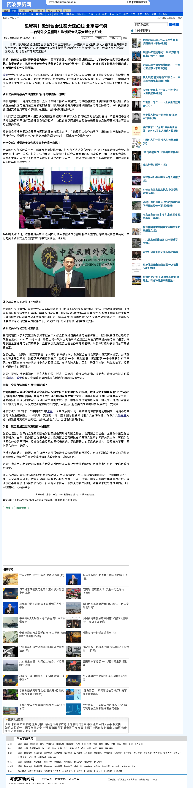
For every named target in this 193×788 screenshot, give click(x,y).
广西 (22, 724)
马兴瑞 (48, 724)
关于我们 (112, 779)
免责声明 (132, 779)
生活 (31, 11)
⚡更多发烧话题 (14, 719)
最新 (21, 14)
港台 (146, 14)
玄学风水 (78, 753)
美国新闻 (40, 14)
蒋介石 (79, 727)
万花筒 (97, 766)
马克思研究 (67, 771)
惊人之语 (46, 748)
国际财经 (81, 14)
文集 (60, 748)
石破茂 (53, 727)
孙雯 (60, 727)
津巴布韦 (98, 727)
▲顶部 (154, 779)
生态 (140, 14)
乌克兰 (122, 415)
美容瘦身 (128, 753)
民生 (118, 14)
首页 (6, 11)
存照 (95, 748)
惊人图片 (22, 771)
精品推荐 (88, 762)
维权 (125, 14)
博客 (67, 11)
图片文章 (52, 757)
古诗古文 (138, 753)
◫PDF (179, 18)
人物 (90, 14)
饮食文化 (28, 766)
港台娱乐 (58, 762)
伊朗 (7, 724)
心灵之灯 (58, 753)
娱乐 (50, 11)
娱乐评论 (78, 762)
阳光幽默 (88, 771)
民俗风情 (126, 766)
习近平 (83, 724)
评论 (23, 11)
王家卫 (35, 731)
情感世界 (38, 766)
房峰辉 (117, 727)
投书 (83, 748)
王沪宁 (38, 727)
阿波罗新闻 (19, 4)
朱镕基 (15, 724)
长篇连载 (42, 757)
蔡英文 (9, 731)
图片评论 (109, 748)
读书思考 (167, 753)
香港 (19, 377)
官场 (111, 14)
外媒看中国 (35, 748)
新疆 (11, 377)
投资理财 (148, 753)
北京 (49, 411)
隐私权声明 (144, 779)
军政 (31, 14)
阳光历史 (78, 771)
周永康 (27, 731)
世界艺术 (22, 757)
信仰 (154, 14)
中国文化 (108, 753)
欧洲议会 (21, 508)
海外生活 (68, 753)
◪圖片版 (171, 18)
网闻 (97, 14)
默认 (125, 38)
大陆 (49, 14)
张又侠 (117, 724)
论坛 (58, 11)
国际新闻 (70, 14)
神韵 (28, 724)
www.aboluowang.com (62, 2)
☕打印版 (161, 18)
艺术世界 (118, 753)
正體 (128, 2)
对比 (89, 748)
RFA (61, 494)
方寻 (48, 494)
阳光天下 (98, 771)
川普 (41, 724)
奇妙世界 (106, 766)
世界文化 (157, 753)
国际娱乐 (68, 762)
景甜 (34, 724)
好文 (77, 748)
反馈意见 (122, 779)
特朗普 (18, 727)
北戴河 (88, 727)
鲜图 (133, 766)
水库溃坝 (72, 724)
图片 (162, 14)
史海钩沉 (38, 753)
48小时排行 (142, 30)
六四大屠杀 (105, 724)
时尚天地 (78, 766)
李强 (45, 727)
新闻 (14, 11)
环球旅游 (116, 766)
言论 (26, 748)
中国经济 (58, 14)
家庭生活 (48, 753)
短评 (72, 748)
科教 (104, 14)
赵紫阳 (18, 731)
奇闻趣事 (88, 766)
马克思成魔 (59, 724)
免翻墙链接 (139, 2)
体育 (132, 14)
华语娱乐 (38, 762)
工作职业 (88, 753)
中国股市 (28, 727)
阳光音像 (118, 771)
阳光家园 (108, 771)
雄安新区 (69, 727)
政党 (66, 748)
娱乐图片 (98, 762)
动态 (54, 748)
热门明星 (48, 762)
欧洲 (5, 75)
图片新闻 (138, 744)
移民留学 (68, 766)
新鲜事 (40, 11)
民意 (101, 748)
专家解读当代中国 (52, 771)
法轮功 (9, 727)
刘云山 (108, 727)
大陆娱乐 (28, 762)
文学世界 (32, 757)
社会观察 (48, 766)
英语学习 (177, 753)
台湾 (7, 508)
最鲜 (20, 766)
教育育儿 (98, 753)
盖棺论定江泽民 (35, 771)
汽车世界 (58, 766)
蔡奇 (124, 727)
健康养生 (28, 753)
